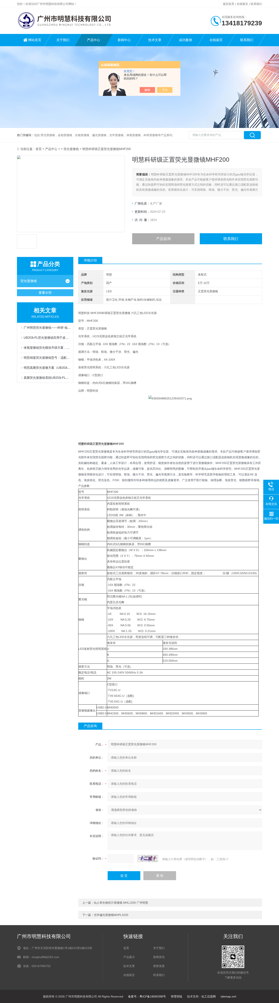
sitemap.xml (228, 996)
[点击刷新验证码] (148, 858)
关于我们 (62, 40)
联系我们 (256, 4)
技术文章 (154, 40)
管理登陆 (176, 996)
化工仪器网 (208, 996)
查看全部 (45, 292)
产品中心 (93, 40)
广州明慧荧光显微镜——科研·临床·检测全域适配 (47, 327)
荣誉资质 (159, 966)
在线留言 (242, 4)
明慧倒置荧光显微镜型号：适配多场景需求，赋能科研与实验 (47, 357)
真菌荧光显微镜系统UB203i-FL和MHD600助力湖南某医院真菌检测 (47, 377)
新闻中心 (124, 40)
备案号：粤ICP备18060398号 (147, 996)
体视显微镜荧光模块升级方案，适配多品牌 (47, 347)
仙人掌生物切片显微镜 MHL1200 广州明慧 (121, 902)
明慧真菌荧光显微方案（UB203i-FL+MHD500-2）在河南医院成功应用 (47, 367)
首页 (39, 149)
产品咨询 (163, 239)
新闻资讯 (159, 957)
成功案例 (185, 40)
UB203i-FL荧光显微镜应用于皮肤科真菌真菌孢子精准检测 (47, 337)
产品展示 (129, 957)
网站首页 (34, 40)
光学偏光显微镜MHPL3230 (111, 915)
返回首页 (228, 4)
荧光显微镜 (71, 149)
